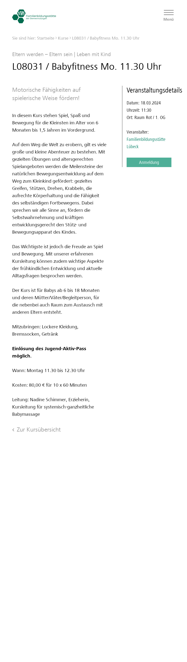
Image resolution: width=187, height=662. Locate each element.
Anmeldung (149, 162)
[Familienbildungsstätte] (34, 16)
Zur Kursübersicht (39, 429)
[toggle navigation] (169, 12)
